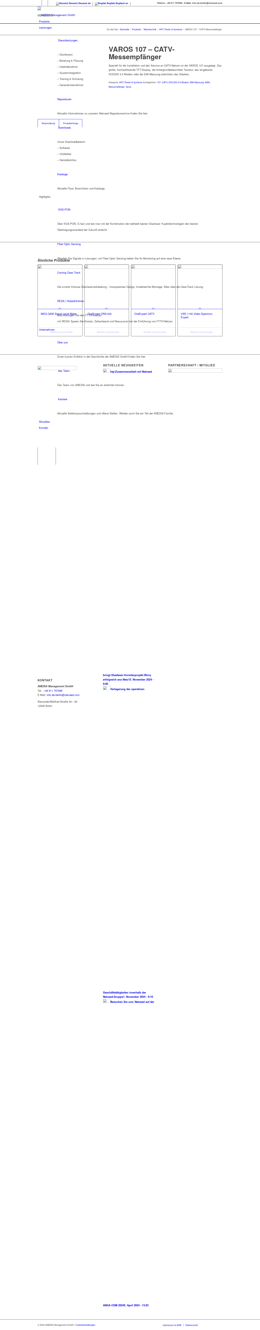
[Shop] (39, 434)
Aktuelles (44, 422)
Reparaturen (64, 99)
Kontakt (43, 428)
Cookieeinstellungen (85, 1324)
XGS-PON (64, 209)
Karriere (62, 399)
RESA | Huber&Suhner (70, 301)
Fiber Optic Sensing (69, 244)
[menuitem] (130, 440)
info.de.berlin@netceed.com (63, 695)
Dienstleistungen (68, 40)
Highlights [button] (45, 197)
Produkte (44, 21)
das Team (64, 371)
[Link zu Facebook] (39, 3)
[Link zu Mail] (51, 3)
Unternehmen (47, 329)
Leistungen (45, 27)
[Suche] (40, 439)
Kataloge (62, 174)
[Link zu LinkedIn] (45, 3)
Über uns (62, 342)
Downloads (64, 127)
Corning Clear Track (68, 272)
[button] (45, 15)
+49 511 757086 (52, 690)
